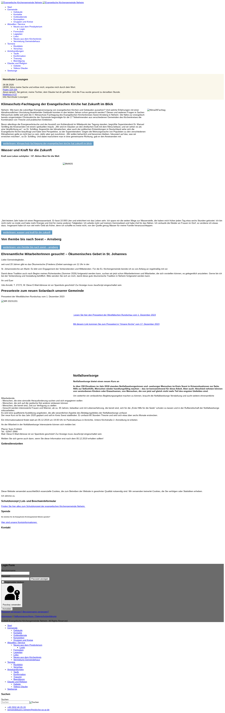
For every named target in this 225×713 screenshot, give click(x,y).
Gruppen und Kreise (23, 21)
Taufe (16, 53)
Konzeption (18, 19)
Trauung (17, 58)
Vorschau (17, 48)
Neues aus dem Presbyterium (27, 26)
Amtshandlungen (15, 51)
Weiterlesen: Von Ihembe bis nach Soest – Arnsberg (30, 247)
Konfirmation (19, 56)
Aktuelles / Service (16, 24)
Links (16, 36)
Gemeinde (12, 9)
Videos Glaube (20, 68)
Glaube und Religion (17, 63)
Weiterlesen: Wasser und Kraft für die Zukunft (26, 232)
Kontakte (17, 14)
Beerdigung (19, 61)
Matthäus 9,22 (10, 94)
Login (22, 29)
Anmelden (6, 609)
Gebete (17, 65)
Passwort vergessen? (12, 611)
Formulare (18, 31)
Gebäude (17, 12)
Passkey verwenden (12, 605)
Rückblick (18, 46)
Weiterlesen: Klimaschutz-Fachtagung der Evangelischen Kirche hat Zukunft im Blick (47, 143)
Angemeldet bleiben (14, 582)
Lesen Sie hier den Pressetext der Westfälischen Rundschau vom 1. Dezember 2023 (114, 315)
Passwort (5, 576)
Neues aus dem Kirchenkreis (27, 39)
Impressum (6, 616)
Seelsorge (12, 70)
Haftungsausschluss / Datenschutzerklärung (35, 616)
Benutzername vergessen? (36, 611)
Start (9, 7)
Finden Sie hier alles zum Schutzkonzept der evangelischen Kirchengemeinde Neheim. (43, 506)
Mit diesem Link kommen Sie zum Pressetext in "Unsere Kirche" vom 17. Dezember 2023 (116, 324)
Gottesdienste (20, 17)
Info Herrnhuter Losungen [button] (15, 97)
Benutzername (8, 570)
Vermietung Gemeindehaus (26, 41)
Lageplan (17, 34)
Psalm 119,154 (10, 89)
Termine (11, 43)
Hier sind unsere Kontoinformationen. (19, 522)
